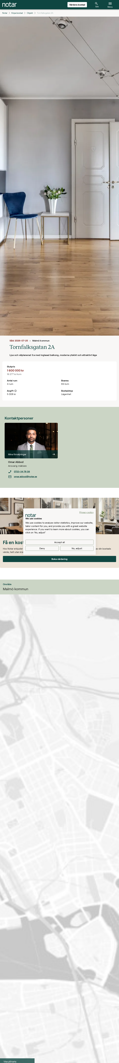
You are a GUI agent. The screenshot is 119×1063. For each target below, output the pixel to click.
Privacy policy (86, 512)
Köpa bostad (17, 13)
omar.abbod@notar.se (25, 476)
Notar (4, 13)
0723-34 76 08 (22, 471)
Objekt (30, 13)
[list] (33, 474)
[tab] (9, 4)
